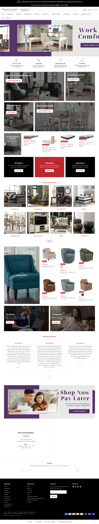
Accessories (66, 14)
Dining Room (27, 14)
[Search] (74, 9)
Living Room (10, 14)
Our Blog (29, 501)
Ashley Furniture (27, 145)
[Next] (94, 144)
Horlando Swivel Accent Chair (68, 297)
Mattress (37, 14)
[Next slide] (95, 38)
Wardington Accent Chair (48, 266)
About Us (29, 488)
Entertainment (56, 14)
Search (28, 486)
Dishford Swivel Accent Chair (86, 299)
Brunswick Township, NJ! (60, 66)
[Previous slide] (3, 38)
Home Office (45, 14)
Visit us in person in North (60, 65)
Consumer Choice (85, 14)
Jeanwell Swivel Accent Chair (49, 298)
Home (3, 14)
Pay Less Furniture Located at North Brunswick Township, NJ (16, 513)
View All (49, 241)
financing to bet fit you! (38, 66)
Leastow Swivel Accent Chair (86, 268)
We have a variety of (38, 65)
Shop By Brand (6, 18)
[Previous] (4, 144)
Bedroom (19, 14)
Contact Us (29, 490)
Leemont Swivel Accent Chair (68, 272)
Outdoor (75, 14)
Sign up (53, 496)
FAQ (28, 494)
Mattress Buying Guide (32, 496)
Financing (29, 492)
